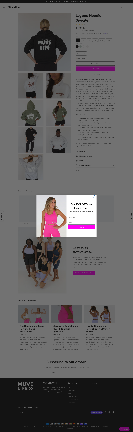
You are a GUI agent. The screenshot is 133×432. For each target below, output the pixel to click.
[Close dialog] (94, 196)
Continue (81, 227)
